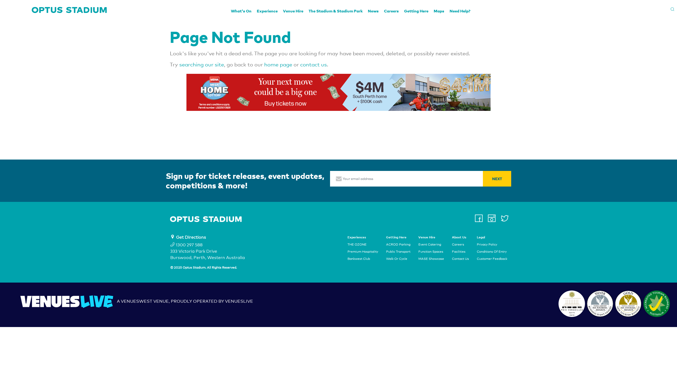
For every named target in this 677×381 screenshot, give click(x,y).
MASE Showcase (431, 259)
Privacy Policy (487, 244)
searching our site (201, 64)
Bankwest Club (358, 259)
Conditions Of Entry (492, 251)
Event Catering (429, 244)
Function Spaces (430, 251)
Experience (267, 10)
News (373, 10)
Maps (439, 10)
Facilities (458, 251)
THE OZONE (357, 244)
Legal (481, 237)
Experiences (356, 237)
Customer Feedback (492, 259)
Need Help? (460, 10)
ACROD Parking (398, 244)
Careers (391, 10)
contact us (313, 64)
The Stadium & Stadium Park (336, 10)
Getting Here (416, 10)
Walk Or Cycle (396, 259)
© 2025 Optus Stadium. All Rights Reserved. (203, 267)
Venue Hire (293, 10)
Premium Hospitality (362, 251)
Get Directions (191, 237)
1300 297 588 (189, 244)
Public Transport (398, 251)
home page (278, 64)
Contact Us (460, 259)
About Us (459, 237)
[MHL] (338, 92)
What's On (241, 10)
